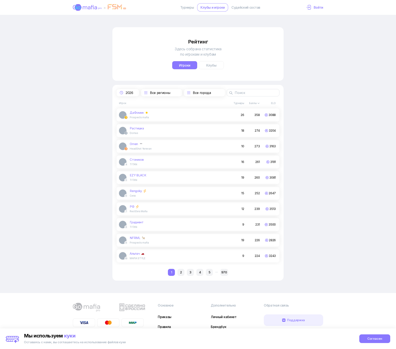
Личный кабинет (224, 317)
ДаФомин (137, 113)
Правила (164, 327)
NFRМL (135, 238)
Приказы (164, 317)
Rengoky (136, 191)
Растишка (137, 128)
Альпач (135, 253)
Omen (134, 144)
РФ (132, 206)
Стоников (137, 160)
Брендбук (218, 327)
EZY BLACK (138, 175)
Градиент (136, 222)
